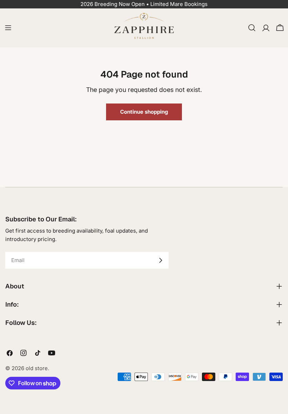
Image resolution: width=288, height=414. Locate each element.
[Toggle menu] (8, 28)
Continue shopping (144, 111)
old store (37, 368)
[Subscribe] (160, 260)
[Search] (252, 28)
